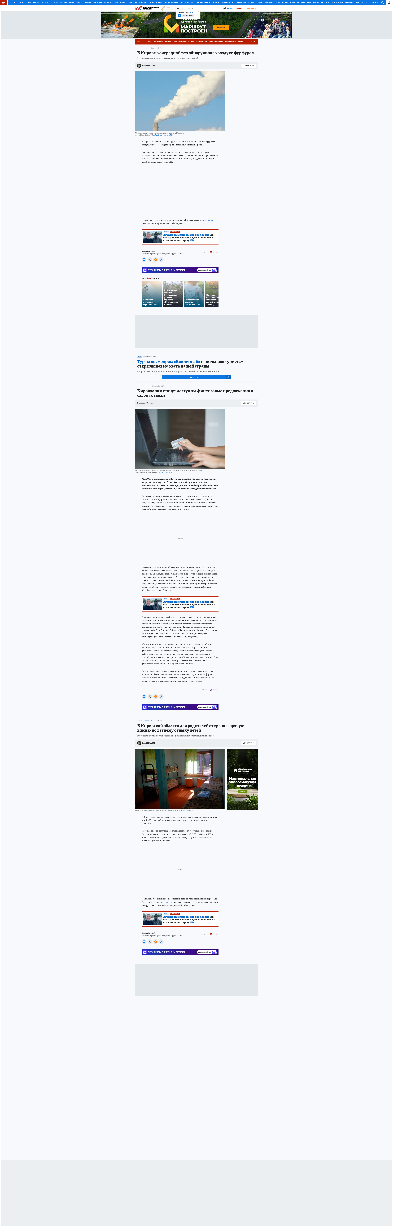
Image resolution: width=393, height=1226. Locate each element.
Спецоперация (33, 2)
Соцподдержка (111, 2)
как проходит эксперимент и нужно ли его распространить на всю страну (189, 238)
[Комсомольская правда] (147, 8)
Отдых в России (201, 42)
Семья (259, 2)
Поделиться (249, 65)
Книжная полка (304, 2)
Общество (57, 2)
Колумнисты (141, 2)
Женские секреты (272, 2)
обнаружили (207, 220)
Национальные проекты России (179, 2)
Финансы (226, 2)
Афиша (240, 42)
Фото (14, 2)
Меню (3, 2)
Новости (149, 42)
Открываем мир (239, 2)
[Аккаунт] (389, 2)
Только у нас (158, 42)
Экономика (69, 2)
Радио (229, 8)
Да (179, 15)
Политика (46, 2)
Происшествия (155, 2)
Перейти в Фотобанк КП (163, 135)
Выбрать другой (188, 15)
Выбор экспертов (202, 2)
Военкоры (168, 42)
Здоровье (98, 2)
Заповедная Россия (216, 42)
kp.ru (215, 252)
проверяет (164, 902)
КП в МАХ (191, 42)
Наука (122, 2)
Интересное (147, 385)
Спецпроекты (361, 2)
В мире (79, 2)
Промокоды (337, 2)
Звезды (88, 2)
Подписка (251, 8)
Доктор (216, 2)
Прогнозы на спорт (321, 2)
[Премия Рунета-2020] (166, 8)
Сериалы (349, 2)
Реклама (239, 8)
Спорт (130, 2)
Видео (21, 2)
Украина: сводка (180, 42)
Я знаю (251, 2)
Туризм (140, 356)
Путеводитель (288, 2)
